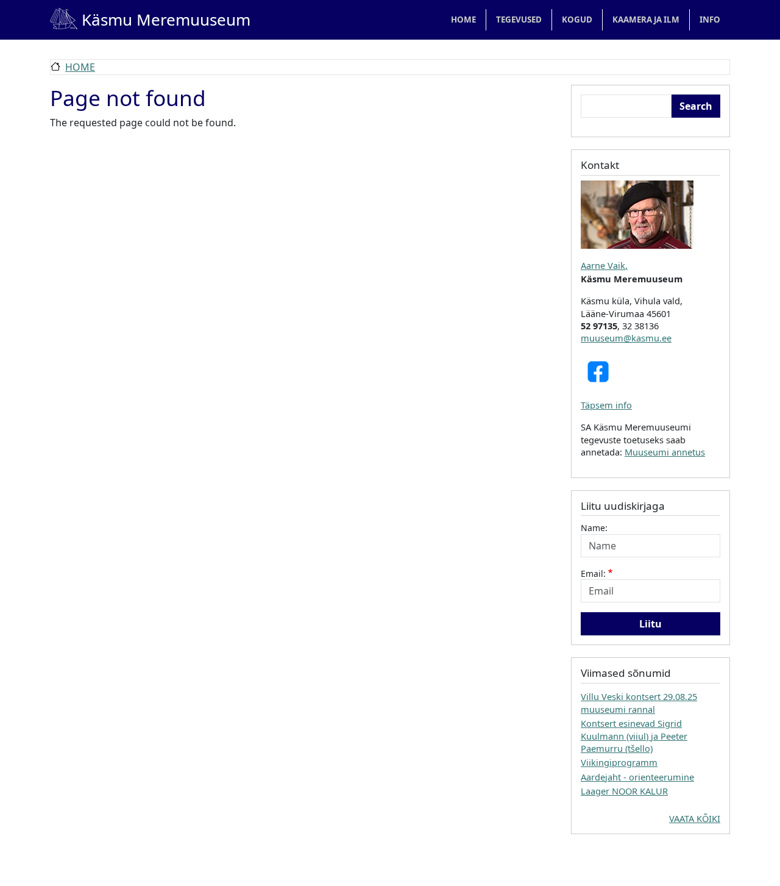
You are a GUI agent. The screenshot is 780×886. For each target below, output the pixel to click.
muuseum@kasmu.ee (626, 338)
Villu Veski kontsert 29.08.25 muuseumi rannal (639, 702)
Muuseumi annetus (665, 452)
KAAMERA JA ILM (645, 19)
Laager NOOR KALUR (624, 791)
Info (710, 19)
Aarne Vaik (603, 265)
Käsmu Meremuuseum (150, 19)
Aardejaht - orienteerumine (637, 777)
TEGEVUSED (519, 19)
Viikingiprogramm (619, 762)
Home (463, 19)
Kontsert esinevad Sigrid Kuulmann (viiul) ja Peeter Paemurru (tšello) (634, 735)
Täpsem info (606, 405)
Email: (593, 573)
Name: (594, 528)
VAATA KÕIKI (694, 818)
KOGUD (577, 19)
